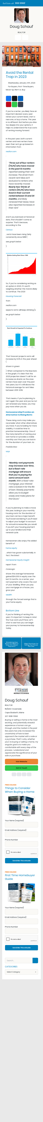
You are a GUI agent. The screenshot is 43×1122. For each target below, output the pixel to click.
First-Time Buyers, (26, 86)
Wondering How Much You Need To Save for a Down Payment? (11, 644)
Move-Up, (10, 89)
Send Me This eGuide (21, 860)
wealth (9, 594)
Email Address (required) (15, 830)
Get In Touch (21, 768)
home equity (11, 548)
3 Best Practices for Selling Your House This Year (31, 645)
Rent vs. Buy (20, 89)
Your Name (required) (14, 820)
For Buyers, (13, 86)
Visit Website (21, 761)
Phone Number (11, 839)
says (8, 451)
